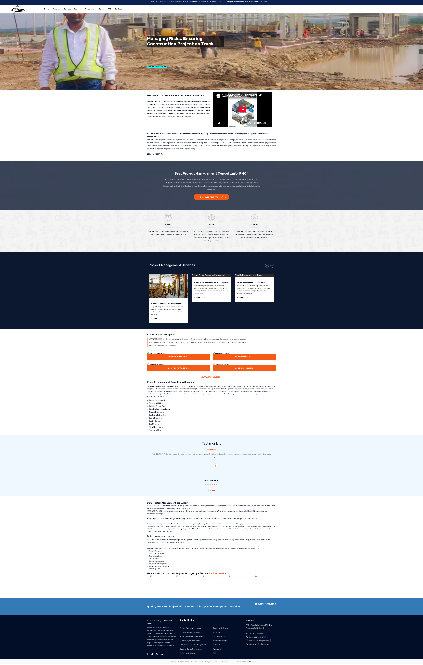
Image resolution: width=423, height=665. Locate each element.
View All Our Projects (210, 377)
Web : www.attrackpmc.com (258, 644)
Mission (168, 224)
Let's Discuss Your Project (210, 197)
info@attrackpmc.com (235, 2)
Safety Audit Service (187, 653)
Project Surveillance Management (192, 636)
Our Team (216, 645)
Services (67, 9)
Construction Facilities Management (193, 645)
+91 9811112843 (253, 2)
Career (101, 9)
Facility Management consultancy (208, 282)
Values (254, 224)
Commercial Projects (177, 368)
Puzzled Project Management (190, 641)
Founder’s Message (220, 641)
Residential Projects (244, 368)
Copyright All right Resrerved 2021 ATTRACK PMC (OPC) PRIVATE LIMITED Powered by (208, 662)
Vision (211, 224)
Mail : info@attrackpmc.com (258, 641)
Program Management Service (191, 632)
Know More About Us (158, 67)
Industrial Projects (244, 357)
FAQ (109, 9)
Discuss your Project (264, 604)
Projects (77, 9)
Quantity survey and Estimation (250, 282)
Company (56, 9)
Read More (155, 298)
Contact (118, 9)
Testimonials (90, 9)
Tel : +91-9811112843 (256, 634)
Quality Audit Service (220, 628)
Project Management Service (190, 628)
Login (264, 2)
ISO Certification (219, 636)
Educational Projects (178, 357)
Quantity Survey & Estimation (191, 649)
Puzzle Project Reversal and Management (168, 282)
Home (46, 9)
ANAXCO (250, 662)
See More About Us (155, 154)
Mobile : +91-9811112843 (257, 637)
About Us (216, 632)
